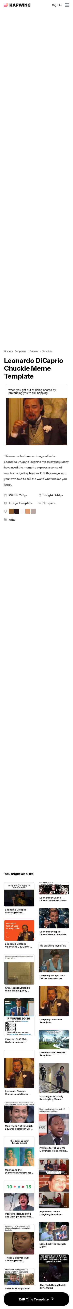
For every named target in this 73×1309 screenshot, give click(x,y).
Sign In (57, 5)
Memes (34, 351)
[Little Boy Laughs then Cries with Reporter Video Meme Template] (19, 1276)
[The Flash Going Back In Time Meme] (54, 1268)
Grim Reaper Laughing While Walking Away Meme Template (17, 989)
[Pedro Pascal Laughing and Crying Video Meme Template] (19, 1195)
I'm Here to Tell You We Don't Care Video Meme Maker (53, 1149)
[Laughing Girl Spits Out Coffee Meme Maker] (54, 957)
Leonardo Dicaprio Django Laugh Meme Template (17, 1092)
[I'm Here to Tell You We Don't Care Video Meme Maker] (54, 1126)
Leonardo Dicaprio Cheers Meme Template (53, 933)
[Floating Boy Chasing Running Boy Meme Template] (54, 1078)
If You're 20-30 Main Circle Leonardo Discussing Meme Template (16, 1041)
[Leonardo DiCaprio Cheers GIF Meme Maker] (54, 888)
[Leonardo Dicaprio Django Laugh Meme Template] (19, 1069)
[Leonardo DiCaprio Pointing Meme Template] (19, 894)
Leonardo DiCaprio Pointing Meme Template (16, 911)
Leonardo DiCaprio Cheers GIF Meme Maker (53, 899)
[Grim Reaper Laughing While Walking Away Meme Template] (19, 969)
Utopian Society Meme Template (53, 1054)
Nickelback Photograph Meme (53, 1245)
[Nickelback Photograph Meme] (54, 1231)
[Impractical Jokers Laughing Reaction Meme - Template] (54, 1183)
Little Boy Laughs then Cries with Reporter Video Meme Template (18, 1290)
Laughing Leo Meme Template (51, 1021)
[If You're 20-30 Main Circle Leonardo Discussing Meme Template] (19, 1017)
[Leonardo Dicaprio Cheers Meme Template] (54, 918)
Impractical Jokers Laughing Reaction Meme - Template (50, 1213)
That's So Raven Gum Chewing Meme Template (17, 1259)
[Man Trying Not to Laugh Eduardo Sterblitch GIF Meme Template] (19, 1112)
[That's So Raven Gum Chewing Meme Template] (19, 1239)
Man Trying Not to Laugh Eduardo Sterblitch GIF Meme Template (19, 1127)
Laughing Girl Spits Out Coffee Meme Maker (53, 977)
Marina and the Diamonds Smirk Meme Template (18, 1171)
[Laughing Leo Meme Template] (54, 1001)
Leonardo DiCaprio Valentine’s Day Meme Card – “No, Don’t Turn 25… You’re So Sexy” (17, 945)
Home (7, 351)
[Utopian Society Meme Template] (54, 1039)
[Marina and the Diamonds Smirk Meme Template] (19, 1152)
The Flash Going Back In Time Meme (53, 1286)
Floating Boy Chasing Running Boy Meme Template (52, 1098)
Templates (20, 351)
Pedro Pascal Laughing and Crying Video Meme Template (18, 1215)
